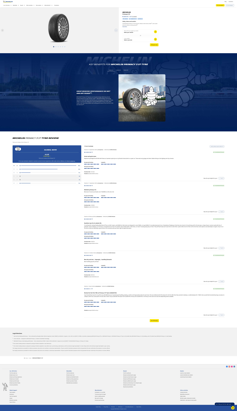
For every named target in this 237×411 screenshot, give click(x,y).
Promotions (56, 5)
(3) (83, 104)
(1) (151, 23)
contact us (72, 161)
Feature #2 (118, 70)
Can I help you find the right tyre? (223, 404)
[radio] (47, 165)
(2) (137, 24)
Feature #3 (126, 70)
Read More (124, 26)
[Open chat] (233, 408)
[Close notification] (233, 404)
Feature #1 (111, 70)
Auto (30, 358)
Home (26, 358)
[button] (129, 16)
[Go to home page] (8, 1)
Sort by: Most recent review (216, 146)
